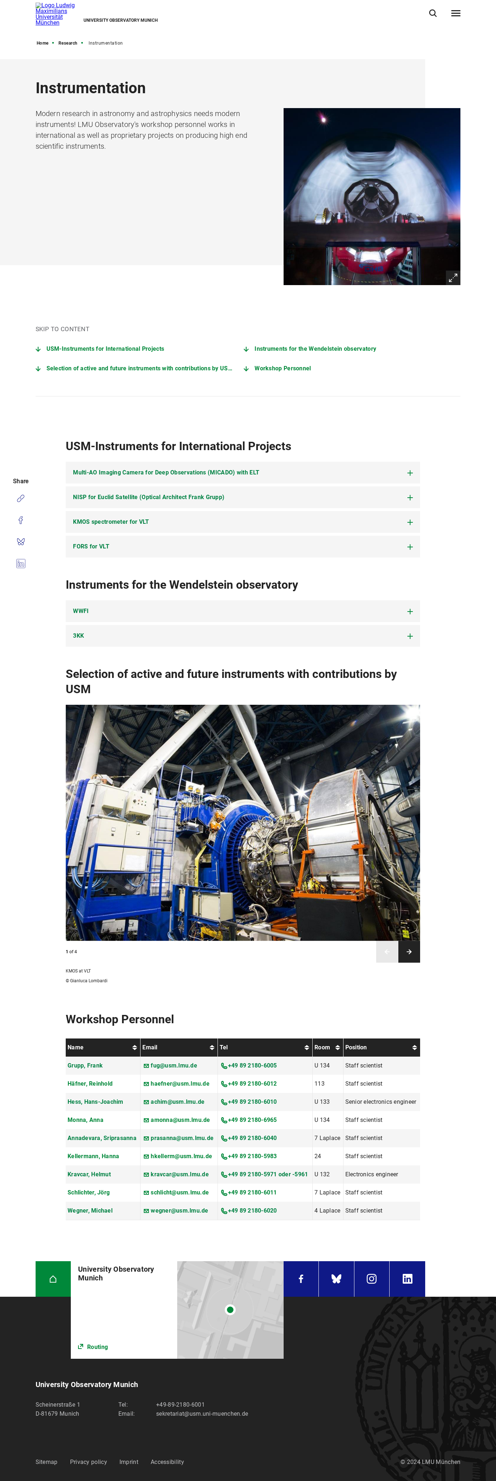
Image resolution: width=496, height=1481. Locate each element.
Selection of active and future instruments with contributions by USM (139, 368)
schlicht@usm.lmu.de (180, 1192)
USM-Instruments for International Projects (105, 348)
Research (68, 43)
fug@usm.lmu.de (174, 1065)
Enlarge (453, 278)
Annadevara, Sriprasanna (102, 1138)
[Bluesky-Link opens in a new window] (336, 1279)
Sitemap (47, 1462)
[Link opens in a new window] (177, 1310)
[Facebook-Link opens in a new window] (301, 1279)
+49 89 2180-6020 (252, 1210)
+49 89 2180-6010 (252, 1101)
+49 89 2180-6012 (252, 1083)
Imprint (128, 1462)
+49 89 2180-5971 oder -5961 (268, 1174)
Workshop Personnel (283, 368)
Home (43, 43)
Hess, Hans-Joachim (95, 1101)
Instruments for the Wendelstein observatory (315, 348)
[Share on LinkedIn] (21, 564)
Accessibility (167, 1462)
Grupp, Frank (85, 1065)
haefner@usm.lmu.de (180, 1083)
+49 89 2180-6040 (252, 1138)
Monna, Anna (85, 1119)
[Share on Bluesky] (21, 542)
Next (409, 952)
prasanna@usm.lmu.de (182, 1138)
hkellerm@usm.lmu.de (181, 1156)
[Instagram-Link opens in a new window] (372, 1279)
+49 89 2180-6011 (252, 1192)
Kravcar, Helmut (89, 1174)
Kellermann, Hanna (93, 1156)
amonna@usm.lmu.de (180, 1119)
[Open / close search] (433, 13)
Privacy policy (88, 1462)
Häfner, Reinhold (90, 1083)
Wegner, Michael (90, 1210)
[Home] (53, 1279)
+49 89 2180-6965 (252, 1119)
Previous (387, 952)
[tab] (243, 473)
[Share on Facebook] (21, 520)
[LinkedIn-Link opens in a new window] (407, 1279)
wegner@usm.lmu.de (179, 1210)
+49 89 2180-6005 (252, 1065)
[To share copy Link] (21, 498)
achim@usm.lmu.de (177, 1101)
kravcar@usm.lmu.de (180, 1174)
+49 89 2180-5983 (252, 1156)
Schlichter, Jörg (89, 1192)
